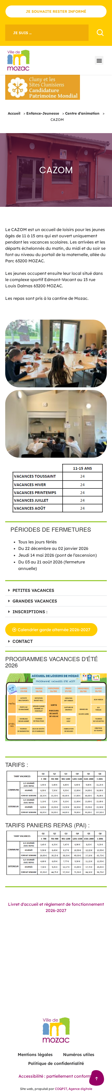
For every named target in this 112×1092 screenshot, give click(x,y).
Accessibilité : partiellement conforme (56, 1076)
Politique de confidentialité (56, 1063)
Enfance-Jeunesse (42, 113)
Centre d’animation (82, 113)
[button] (99, 60)
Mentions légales (35, 1054)
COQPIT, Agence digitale (73, 1089)
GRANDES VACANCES (35, 601)
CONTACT (23, 641)
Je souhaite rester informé (56, 11)
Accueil (14, 113)
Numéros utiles (78, 1054)
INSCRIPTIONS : (30, 611)
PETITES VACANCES (33, 590)
